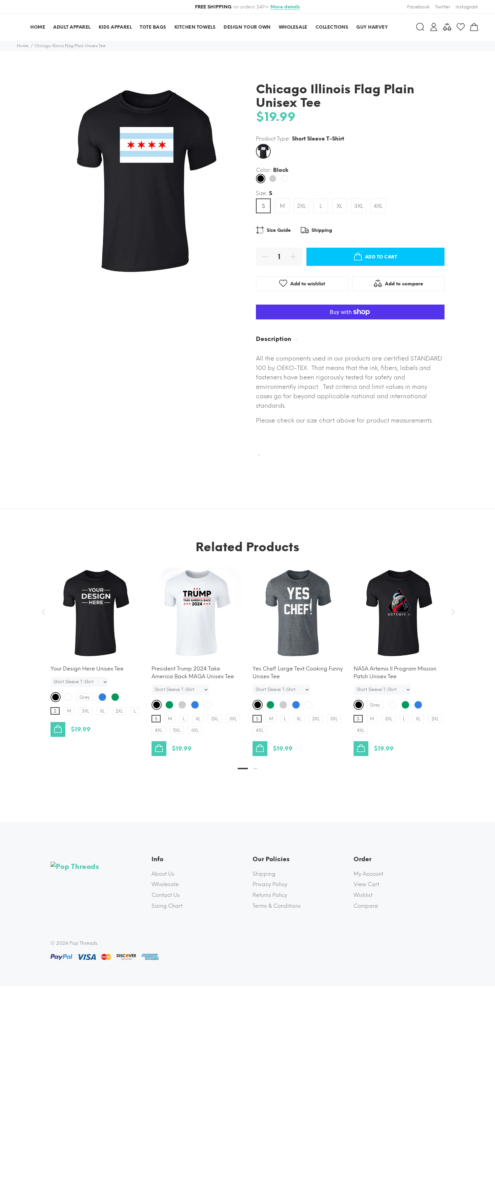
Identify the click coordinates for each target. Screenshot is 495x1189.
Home (23, 45)
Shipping (264, 874)
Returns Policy (270, 895)
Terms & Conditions (277, 906)
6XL (195, 730)
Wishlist (363, 895)
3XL (358, 206)
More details (285, 7)
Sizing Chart (167, 906)
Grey (84, 697)
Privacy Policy (270, 884)
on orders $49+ (247, 7)
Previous (43, 612)
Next (452, 612)
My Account (368, 874)
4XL (378, 206)
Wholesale (165, 884)
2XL (301, 206)
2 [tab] (255, 768)
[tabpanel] (95, 645)
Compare (366, 906)
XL (339, 206)
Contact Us (166, 895)
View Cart (366, 884)
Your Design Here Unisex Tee (87, 668)
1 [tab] (243, 768)
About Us (163, 874)
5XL (176, 730)
